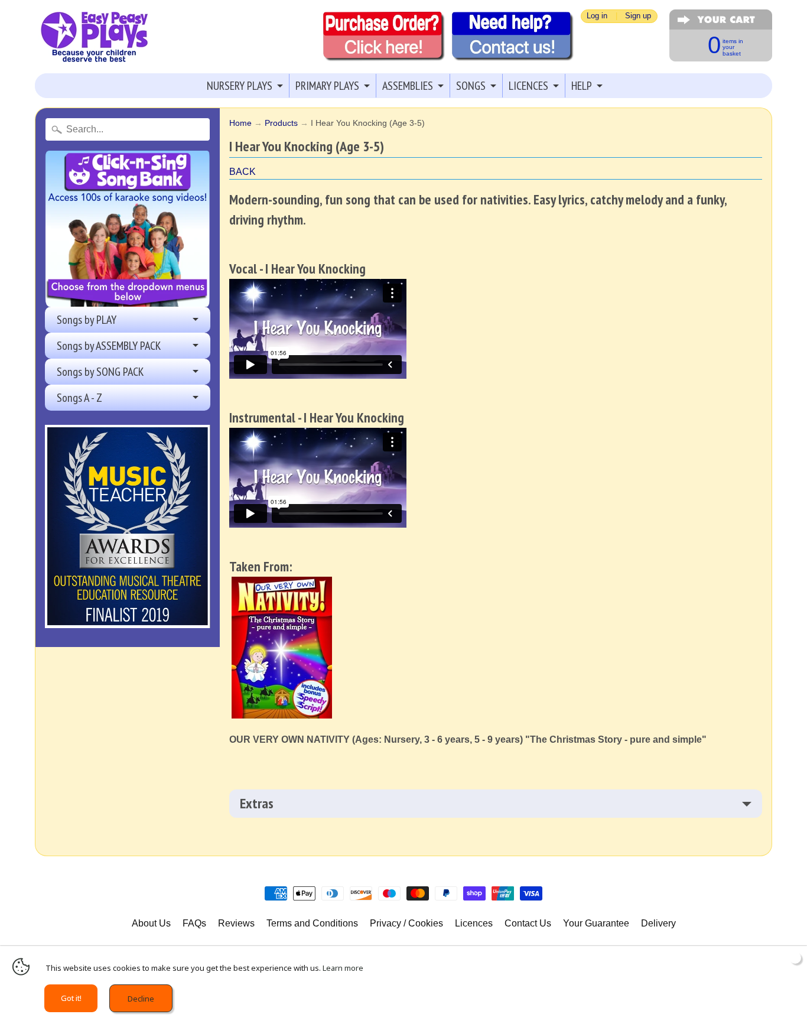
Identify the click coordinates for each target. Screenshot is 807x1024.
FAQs (194, 923)
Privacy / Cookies (406, 923)
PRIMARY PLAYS (327, 85)
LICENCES (528, 85)
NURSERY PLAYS (239, 85)
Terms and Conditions (312, 923)
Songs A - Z (79, 397)
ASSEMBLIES (407, 85)
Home (240, 123)
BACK (242, 172)
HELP (581, 85)
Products (281, 123)
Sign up (638, 16)
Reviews (236, 923)
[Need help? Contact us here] (512, 36)
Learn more (343, 968)
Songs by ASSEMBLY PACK (109, 345)
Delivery (658, 923)
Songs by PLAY (86, 319)
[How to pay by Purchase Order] (384, 36)
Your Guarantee (596, 923)
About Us (151, 923)
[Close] (795, 958)
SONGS (471, 85)
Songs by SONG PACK (100, 371)
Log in (597, 16)
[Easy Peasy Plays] (94, 37)
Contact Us (528, 923)
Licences (474, 923)
